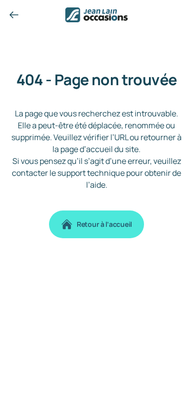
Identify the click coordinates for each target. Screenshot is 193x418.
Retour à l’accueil (104, 224)
